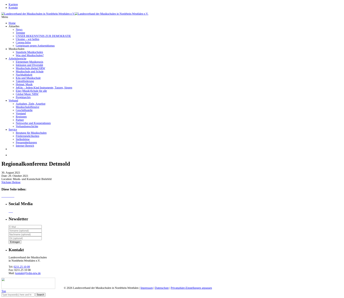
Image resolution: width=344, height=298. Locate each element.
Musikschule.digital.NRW (30, 68)
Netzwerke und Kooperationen (33, 123)
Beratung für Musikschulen (31, 132)
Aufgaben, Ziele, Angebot (30, 103)
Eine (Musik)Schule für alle (31, 90)
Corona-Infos (23, 42)
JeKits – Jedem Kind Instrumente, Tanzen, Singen (44, 87)
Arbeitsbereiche (17, 58)
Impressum (146, 287)
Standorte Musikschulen (29, 52)
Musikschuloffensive (27, 106)
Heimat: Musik (24, 84)
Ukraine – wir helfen (27, 39)
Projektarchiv (23, 97)
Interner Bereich (25, 145)
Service (13, 129)
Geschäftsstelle (24, 110)
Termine (20, 32)
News (19, 29)
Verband (13, 100)
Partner (20, 119)
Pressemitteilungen (26, 142)
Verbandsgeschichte (27, 126)
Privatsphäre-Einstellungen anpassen (191, 287)
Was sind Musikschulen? (30, 55)
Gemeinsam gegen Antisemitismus (35, 45)
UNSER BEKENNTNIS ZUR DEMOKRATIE (43, 35)
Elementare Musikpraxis (29, 61)
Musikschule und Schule (30, 71)
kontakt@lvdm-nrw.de (28, 273)
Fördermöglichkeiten (27, 136)
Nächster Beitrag (10, 182)
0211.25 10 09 (22, 266)
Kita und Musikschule (28, 77)
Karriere (13, 4)
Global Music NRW (27, 94)
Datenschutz (162, 287)
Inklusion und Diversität (29, 65)
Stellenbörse (23, 139)
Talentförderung (25, 81)
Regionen (21, 116)
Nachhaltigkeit (24, 74)
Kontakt (13, 7)
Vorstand (21, 113)
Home (12, 23)
